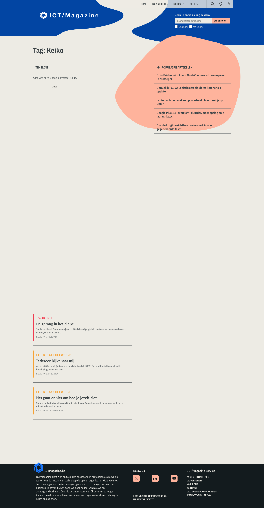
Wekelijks (198, 26)
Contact (192, 487)
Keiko (39, 336)
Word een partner (198, 476)
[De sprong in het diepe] (82, 199)
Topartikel (44, 318)
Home (144, 3)
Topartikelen (160, 3)
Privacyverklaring (199, 495)
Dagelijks (183, 26)
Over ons (192, 484)
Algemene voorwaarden (201, 491)
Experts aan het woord (53, 355)
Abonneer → (221, 20)
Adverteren (194, 480)
